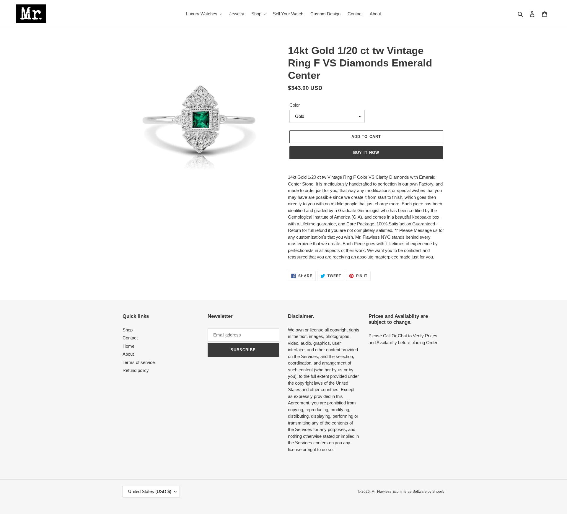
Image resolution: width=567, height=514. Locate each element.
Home (128, 346)
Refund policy (136, 370)
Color (294, 105)
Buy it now (366, 152)
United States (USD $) (149, 491)
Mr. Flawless (381, 491)
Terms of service (139, 362)
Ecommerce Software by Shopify (418, 491)
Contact (130, 337)
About (128, 354)
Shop (128, 329)
